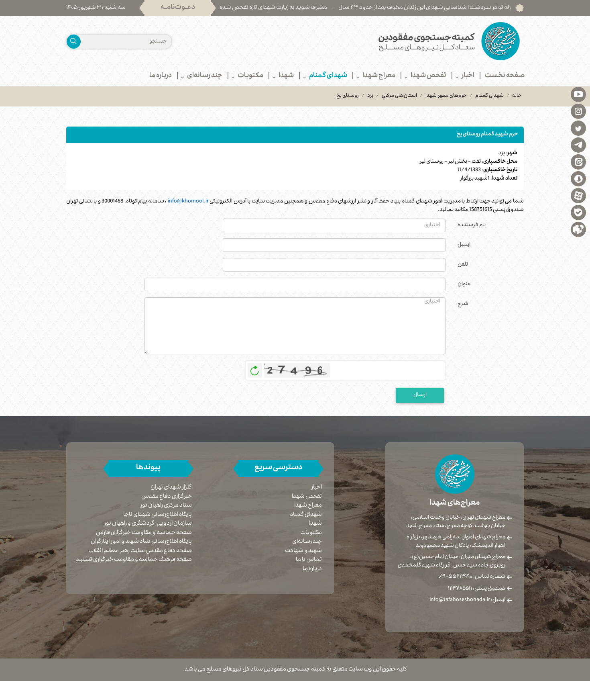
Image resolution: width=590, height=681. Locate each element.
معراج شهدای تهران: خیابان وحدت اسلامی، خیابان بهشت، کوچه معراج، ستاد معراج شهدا (455, 522)
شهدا (315, 524)
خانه (517, 96)
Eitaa (578, 161)
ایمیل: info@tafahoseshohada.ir (467, 600)
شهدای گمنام (489, 96)
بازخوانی (255, 368)
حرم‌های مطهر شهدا (446, 96)
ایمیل (464, 245)
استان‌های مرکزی (399, 96)
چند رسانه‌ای (307, 542)
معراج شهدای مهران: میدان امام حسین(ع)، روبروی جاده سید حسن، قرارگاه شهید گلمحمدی (451, 561)
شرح (463, 304)
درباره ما (312, 569)
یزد (370, 96)
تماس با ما (309, 560)
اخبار (316, 488)
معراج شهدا (308, 506)
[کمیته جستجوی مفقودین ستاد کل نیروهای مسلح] (412, 41)
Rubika (578, 229)
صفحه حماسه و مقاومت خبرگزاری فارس (144, 533)
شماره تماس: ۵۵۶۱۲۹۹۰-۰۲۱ (471, 577)
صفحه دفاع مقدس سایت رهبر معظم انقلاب (140, 551)
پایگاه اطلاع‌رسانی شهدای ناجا (157, 515)
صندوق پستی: (476, 589)
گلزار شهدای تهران (171, 488)
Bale (578, 212)
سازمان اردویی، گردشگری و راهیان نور (148, 524)
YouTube (578, 94)
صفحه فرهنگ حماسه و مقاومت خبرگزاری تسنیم (133, 560)
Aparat (578, 195)
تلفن (463, 264)
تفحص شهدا (307, 497)
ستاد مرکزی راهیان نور (166, 506)
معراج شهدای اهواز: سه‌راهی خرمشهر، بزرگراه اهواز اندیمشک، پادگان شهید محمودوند (456, 541)
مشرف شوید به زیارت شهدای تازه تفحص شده (294, 8)
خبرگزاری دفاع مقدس (166, 497)
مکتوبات (311, 533)
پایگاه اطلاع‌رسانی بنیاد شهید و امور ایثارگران (141, 542)
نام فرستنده (472, 225)
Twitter (578, 127)
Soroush (578, 178)
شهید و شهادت (303, 551)
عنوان (464, 284)
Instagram (578, 111)
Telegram (578, 144)
